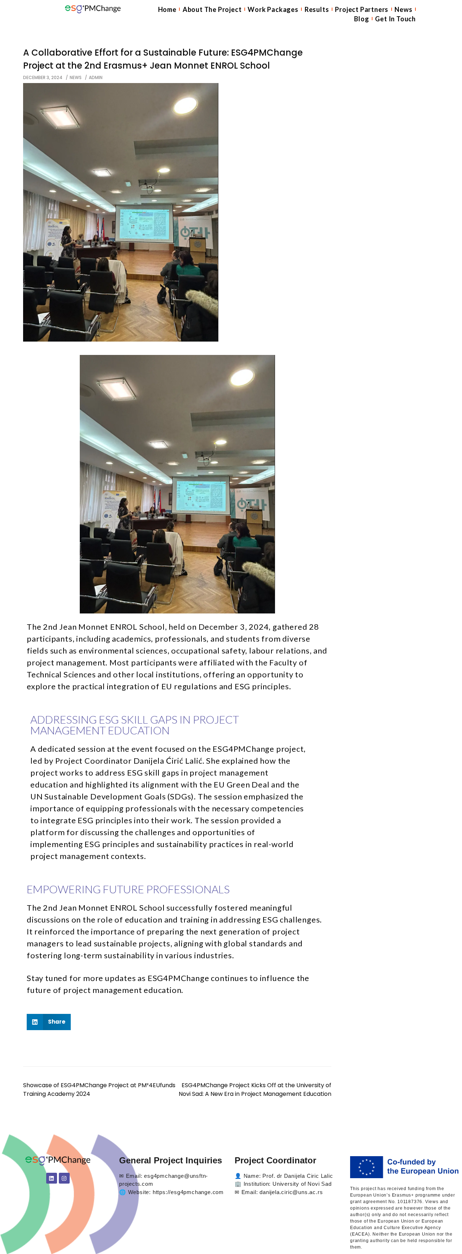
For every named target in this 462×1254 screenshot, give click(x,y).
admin (96, 77)
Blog (361, 19)
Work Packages (273, 9)
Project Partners (361, 9)
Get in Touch (395, 19)
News (403, 9)
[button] (49, 1022)
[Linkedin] (51, 1178)
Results (317, 9)
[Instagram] (64, 1178)
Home (167, 9)
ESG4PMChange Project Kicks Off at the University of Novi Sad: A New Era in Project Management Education (255, 1089)
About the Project (212, 9)
